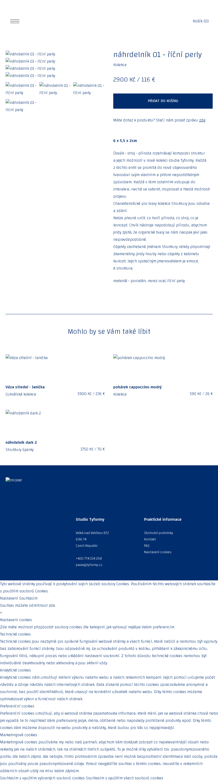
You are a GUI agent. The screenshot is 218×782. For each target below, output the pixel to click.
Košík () (201, 21)
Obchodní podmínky (158, 533)
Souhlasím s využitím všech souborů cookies (124, 778)
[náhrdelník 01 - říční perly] (55, 54)
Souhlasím (28, 598)
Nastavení (9, 598)
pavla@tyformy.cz (89, 565)
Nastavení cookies (157, 552)
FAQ (146, 546)
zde (202, 120)
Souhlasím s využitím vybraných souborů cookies (42, 778)
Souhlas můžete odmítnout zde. (28, 605)
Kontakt (150, 539)
